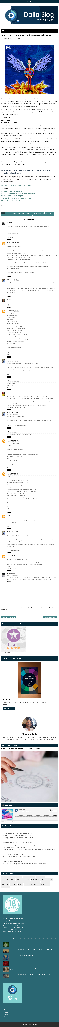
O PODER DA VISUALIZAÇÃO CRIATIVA (15, 191)
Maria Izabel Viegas (13, 242)
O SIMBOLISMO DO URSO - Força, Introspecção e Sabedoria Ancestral (31, 949)
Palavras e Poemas (13, 310)
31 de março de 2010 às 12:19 (13, 280)
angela (9, 299)
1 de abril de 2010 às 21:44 (12, 557)
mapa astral (45, 882)
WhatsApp (13, 210)
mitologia (5, 884)
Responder (9, 239)
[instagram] (31, 1)
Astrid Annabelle (12, 555)
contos (49, 879)
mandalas (36, 882)
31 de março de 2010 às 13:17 (13, 300)
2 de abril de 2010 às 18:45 (12, 575)
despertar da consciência (10, 882)
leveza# (4, 215)
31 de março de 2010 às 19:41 (13, 414)
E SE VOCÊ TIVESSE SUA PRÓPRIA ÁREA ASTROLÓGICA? (20, 749)
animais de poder (28, 876)
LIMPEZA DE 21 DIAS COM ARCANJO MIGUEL (23, 955)
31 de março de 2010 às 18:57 (13, 381)
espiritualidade (26, 882)
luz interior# (11, 215)
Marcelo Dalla (3, 821)
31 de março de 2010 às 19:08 (13, 394)
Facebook (20, 210)
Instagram (6, 1012)
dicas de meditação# (38, 213)
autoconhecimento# (11, 213)
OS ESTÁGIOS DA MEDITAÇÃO (12, 196)
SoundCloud (7, 1017)
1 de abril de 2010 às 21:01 (12, 533)
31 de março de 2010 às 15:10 (13, 311)
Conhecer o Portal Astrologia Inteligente (16, 185)
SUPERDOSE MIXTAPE (11, 821)
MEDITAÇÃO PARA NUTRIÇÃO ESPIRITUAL (16, 198)
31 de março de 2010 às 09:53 (13, 244)
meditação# (18, 215)
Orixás (19, 876)
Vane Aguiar (10, 222)
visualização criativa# (48, 215)
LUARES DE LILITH (12, 574)
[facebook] (28, 1)
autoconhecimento (8, 879)
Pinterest (29, 210)
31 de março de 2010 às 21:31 (13, 441)
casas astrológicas (23, 879)
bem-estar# (21, 213)
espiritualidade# (49, 213)
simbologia (28, 884)
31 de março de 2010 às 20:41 (13, 432)
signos (20, 884)
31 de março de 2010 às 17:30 (13, 361)
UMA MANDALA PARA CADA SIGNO (20, 961)
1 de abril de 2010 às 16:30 (12, 474)
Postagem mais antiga (50, 617)
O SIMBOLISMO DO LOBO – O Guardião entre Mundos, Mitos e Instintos (31, 974)
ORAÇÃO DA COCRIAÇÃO (10, 201)
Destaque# (28, 213)
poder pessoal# (27, 215)
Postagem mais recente (8, 617)
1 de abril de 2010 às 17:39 (12, 516)
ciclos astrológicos (38, 879)
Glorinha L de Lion (12, 393)
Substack (6, 1014)
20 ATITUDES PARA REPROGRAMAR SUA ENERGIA (19, 193)
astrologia (40, 876)
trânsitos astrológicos (42, 884)
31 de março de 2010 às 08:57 (13, 223)
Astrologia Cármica (8, 876)
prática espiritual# (37, 215)
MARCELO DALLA (12, 279)
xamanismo (5, 887)
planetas (13, 884)
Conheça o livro (8, 708)
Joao (8, 515)
